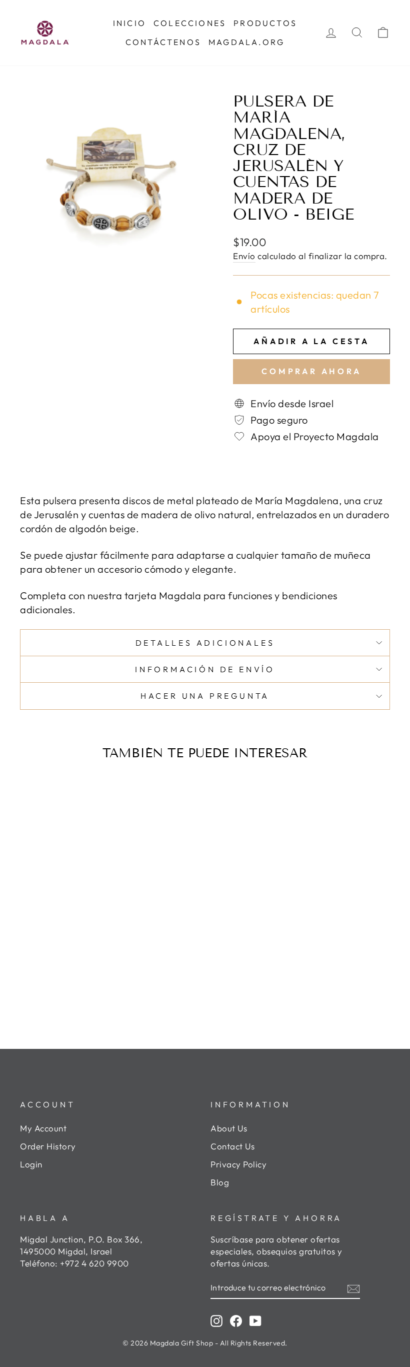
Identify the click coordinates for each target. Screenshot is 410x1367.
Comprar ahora (311, 371)
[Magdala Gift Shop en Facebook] (236, 1320)
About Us (228, 1128)
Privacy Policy (238, 1164)
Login (31, 1164)
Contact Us (232, 1146)
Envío (244, 256)
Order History (48, 1146)
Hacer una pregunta (205, 696)
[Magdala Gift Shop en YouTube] (256, 1320)
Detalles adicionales (205, 643)
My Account (43, 1128)
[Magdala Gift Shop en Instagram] (216, 1320)
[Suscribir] (353, 1288)
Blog (219, 1182)
